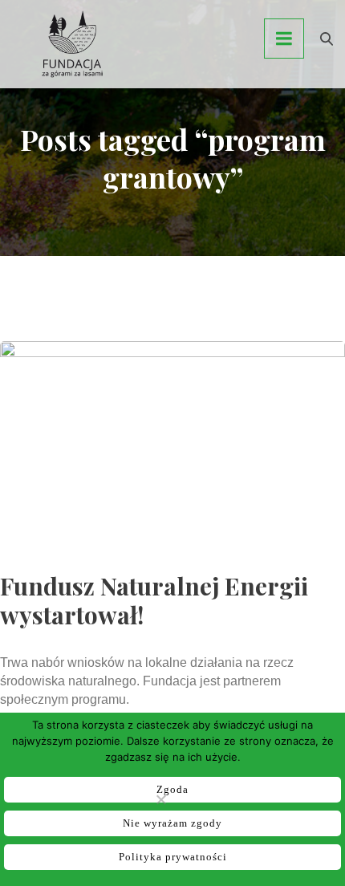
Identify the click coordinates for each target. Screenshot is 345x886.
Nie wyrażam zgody (172, 823)
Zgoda (172, 789)
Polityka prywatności (173, 857)
